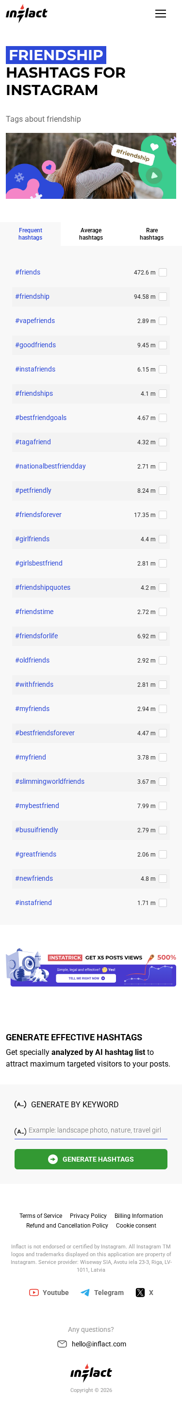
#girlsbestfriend (39, 563)
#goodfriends (35, 345)
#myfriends (32, 708)
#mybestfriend (37, 805)
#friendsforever (38, 514)
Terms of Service (40, 1216)
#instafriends (35, 369)
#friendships (34, 393)
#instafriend (33, 902)
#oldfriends (32, 660)
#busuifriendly (36, 830)
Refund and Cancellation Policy (67, 1225)
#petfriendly (33, 490)
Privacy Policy (88, 1216)
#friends (27, 272)
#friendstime (34, 611)
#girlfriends (32, 539)
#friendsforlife (36, 636)
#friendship (32, 296)
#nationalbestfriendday (50, 466)
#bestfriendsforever (45, 733)
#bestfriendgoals (40, 417)
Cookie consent (136, 1225)
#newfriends (34, 878)
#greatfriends (35, 854)
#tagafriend (33, 442)
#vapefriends (35, 320)
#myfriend (30, 757)
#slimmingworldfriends (49, 781)
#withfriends (34, 684)
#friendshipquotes (42, 587)
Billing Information (139, 1216)
